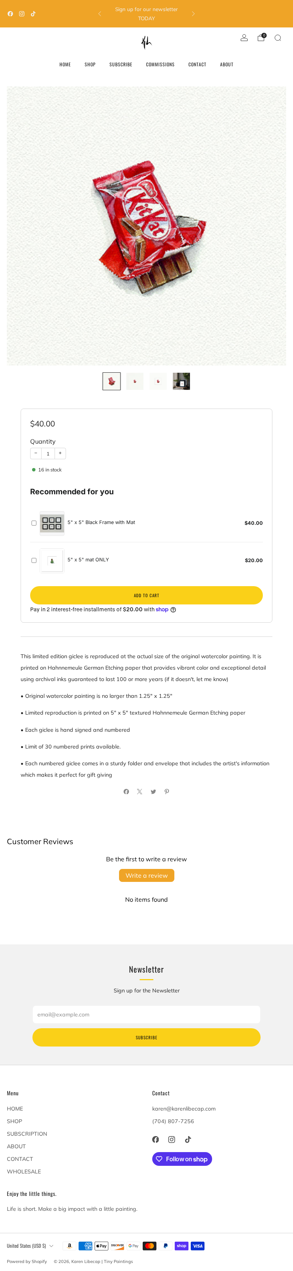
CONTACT (197, 64)
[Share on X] (140, 791)
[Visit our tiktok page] (33, 13)
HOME (65, 64)
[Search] (278, 38)
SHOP (90, 64)
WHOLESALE (24, 1171)
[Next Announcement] (193, 14)
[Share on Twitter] (153, 791)
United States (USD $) (26, 1245)
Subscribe (146, 1037)
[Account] (244, 38)
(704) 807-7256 (173, 1121)
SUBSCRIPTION (27, 1133)
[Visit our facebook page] (10, 13)
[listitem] (146, 13)
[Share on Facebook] (126, 791)
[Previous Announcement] (100, 14)
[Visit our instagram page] (21, 13)
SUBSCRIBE (120, 64)
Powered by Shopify (27, 1261)
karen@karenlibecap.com (184, 1108)
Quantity (43, 441)
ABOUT (226, 64)
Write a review (147, 875)
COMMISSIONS (160, 64)
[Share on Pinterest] (167, 791)
